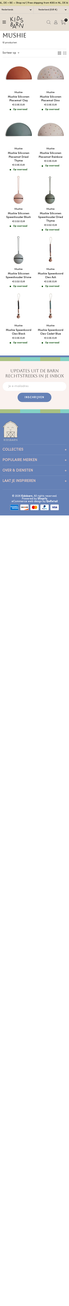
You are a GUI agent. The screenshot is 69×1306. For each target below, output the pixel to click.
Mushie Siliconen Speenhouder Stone (18, 275)
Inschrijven (34, 397)
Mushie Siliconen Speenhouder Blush (18, 215)
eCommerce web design (27, 501)
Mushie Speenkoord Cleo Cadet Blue (50, 332)
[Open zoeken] (49, 22)
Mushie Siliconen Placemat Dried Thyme (18, 157)
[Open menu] (4, 22)
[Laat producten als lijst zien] (64, 53)
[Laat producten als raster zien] (59, 53)
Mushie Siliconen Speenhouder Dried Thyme (50, 217)
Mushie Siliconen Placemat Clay (18, 99)
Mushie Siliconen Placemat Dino (50, 99)
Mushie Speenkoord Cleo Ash (50, 275)
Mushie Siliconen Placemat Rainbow (50, 155)
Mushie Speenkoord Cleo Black (18, 332)
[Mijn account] (55, 22)
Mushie (18, 92)
